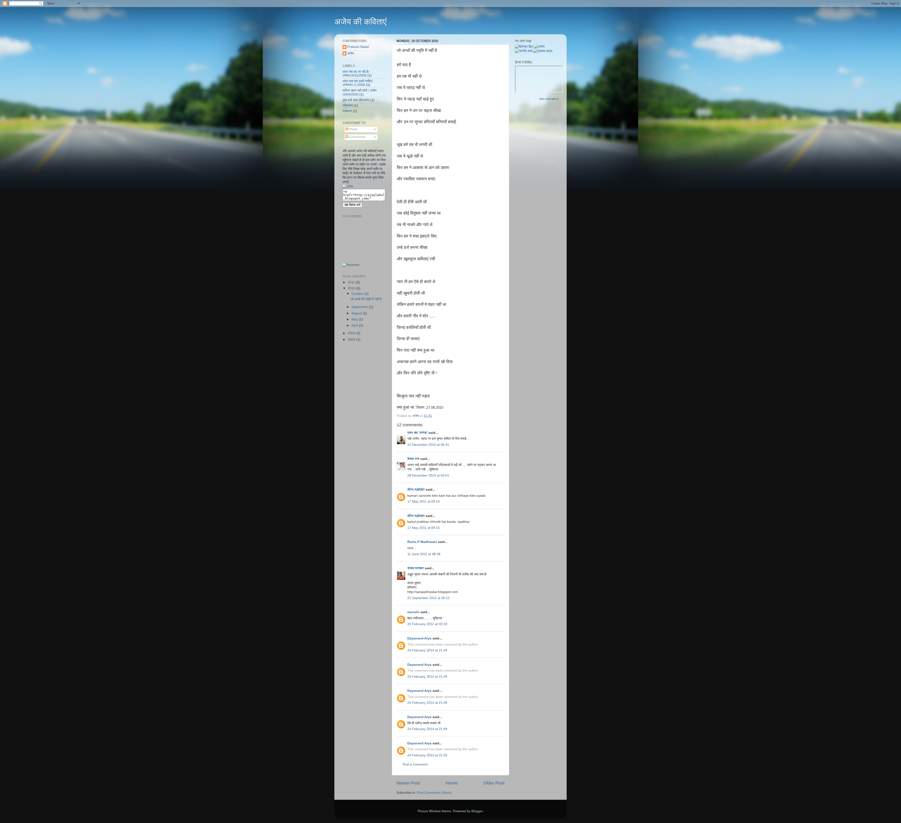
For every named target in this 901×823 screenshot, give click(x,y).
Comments (356, 137)
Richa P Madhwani (422, 542)
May (355, 319)
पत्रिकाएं (348, 105)
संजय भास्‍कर (416, 568)
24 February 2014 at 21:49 (427, 650)
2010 (352, 288)
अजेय (350, 53)
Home (452, 783)
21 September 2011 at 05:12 (428, 598)
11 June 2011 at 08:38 (423, 554)
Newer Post (408, 783)
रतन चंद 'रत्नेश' (417, 433)
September (360, 307)
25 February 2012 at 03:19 (427, 624)
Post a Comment (415, 764)
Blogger (477, 811)
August (357, 313)
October (357, 294)
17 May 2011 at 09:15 (423, 528)
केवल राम (413, 459)
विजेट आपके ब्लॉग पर (548, 99)
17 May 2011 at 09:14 (423, 501)
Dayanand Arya (419, 638)
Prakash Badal (358, 47)
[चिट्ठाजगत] (351, 265)
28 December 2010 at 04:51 (428, 475)
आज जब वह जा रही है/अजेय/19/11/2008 (356, 73)
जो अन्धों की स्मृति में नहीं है (366, 299)
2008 (352, 339)
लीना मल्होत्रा (416, 489)
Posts (352, 129)
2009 (352, 333)
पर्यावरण (347, 111)
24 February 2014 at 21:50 (427, 755)
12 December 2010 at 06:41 (428, 444)
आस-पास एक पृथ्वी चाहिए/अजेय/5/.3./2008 (358, 83)
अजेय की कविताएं (360, 22)
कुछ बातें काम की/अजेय (356, 100)
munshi (413, 612)
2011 (352, 282)
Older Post (493, 783)
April (355, 325)
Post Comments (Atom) (434, 792)
